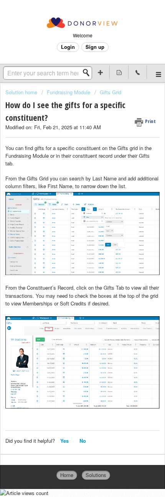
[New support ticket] (100, 72)
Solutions (96, 475)
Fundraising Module (68, 92)
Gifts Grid (110, 92)
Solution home (22, 92)
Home (66, 475)
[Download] (68, 245)
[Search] (88, 73)
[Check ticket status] (119, 72)
